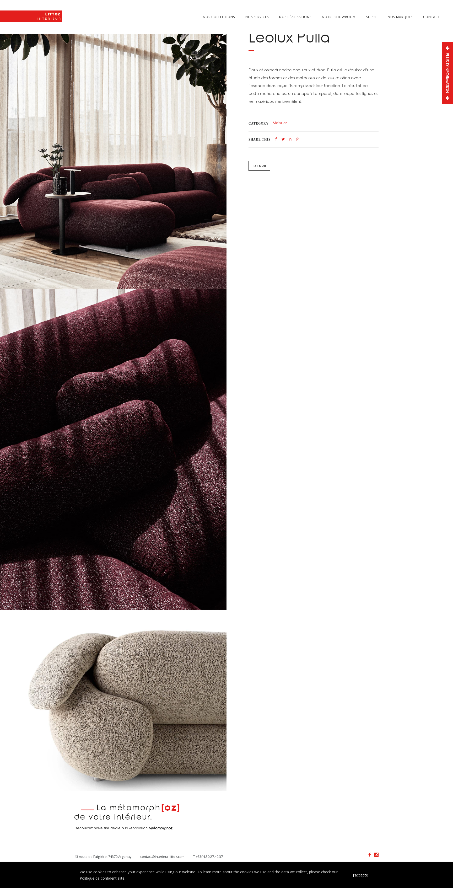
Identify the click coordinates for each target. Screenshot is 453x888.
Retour (259, 166)
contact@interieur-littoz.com (162, 856)
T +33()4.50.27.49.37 (208, 856)
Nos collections (219, 17)
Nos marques (400, 17)
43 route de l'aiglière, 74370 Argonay (103, 856)
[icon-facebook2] (371, 855)
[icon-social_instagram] (376, 855)
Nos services (257, 17)
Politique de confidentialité (102, 878)
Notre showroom (339, 17)
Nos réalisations (295, 17)
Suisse (371, 17)
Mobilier (280, 123)
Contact (431, 17)
